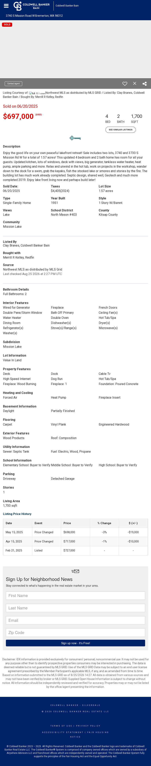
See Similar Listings (121, 129)
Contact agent (13, 84)
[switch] (125, 83)
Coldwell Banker (65, 705)
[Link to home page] (33, 6)
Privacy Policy (88, 726)
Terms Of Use (61, 726)
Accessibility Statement (63, 732)
